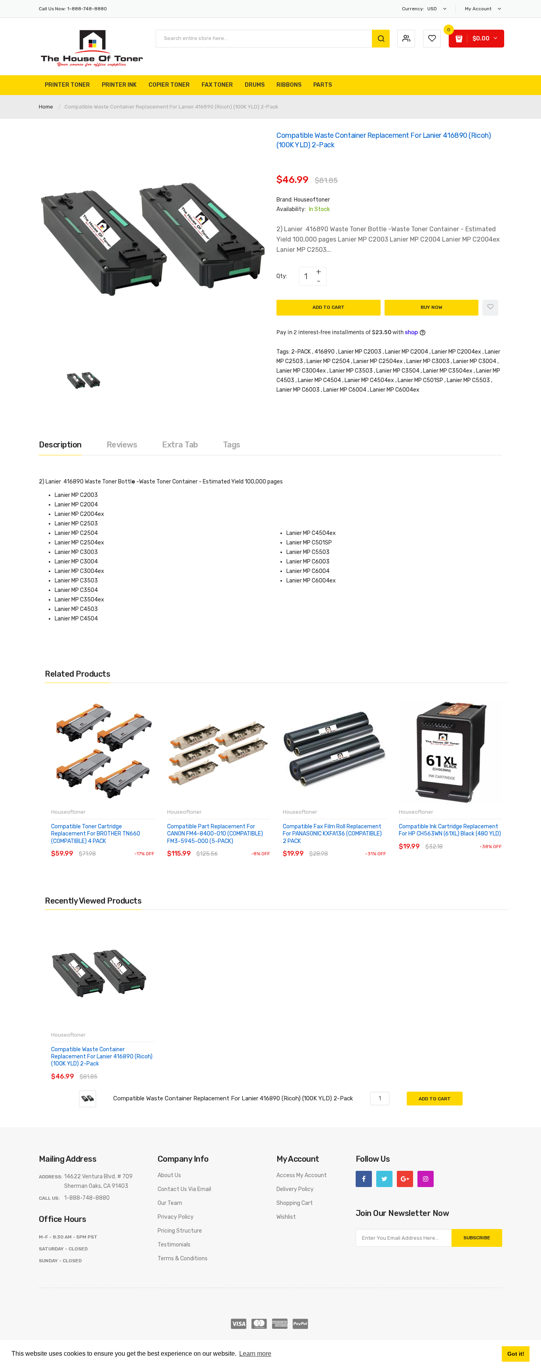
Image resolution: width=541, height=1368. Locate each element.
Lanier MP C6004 (344, 389)
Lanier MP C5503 (468, 380)
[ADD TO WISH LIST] (124, 846)
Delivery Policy (295, 1189)
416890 (324, 351)
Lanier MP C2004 (406, 351)
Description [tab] (60, 444)
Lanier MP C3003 (428, 361)
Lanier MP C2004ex (456, 351)
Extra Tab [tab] (180, 444)
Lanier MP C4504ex (369, 380)
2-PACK (301, 351)
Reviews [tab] (122, 444)
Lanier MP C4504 (319, 380)
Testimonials (174, 1244)
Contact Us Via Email (184, 1189)
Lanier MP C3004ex (301, 370)
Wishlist (286, 1217)
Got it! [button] (515, 1354)
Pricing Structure (180, 1230)
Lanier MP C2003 (359, 351)
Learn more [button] (255, 1353)
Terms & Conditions (183, 1258)
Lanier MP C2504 (328, 361)
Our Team (170, 1203)
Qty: (281, 276)
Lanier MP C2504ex (378, 361)
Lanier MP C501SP (420, 380)
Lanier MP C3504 (397, 370)
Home (46, 107)
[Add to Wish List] (490, 308)
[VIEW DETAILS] (108, 846)
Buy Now (431, 307)
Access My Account (301, 1175)
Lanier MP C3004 (474, 361)
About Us (169, 1175)
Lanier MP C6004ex (394, 389)
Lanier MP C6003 (298, 389)
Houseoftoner (312, 199)
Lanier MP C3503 (351, 370)
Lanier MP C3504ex (447, 370)
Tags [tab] (231, 444)
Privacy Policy (176, 1217)
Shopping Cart (294, 1203)
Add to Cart (328, 307)
